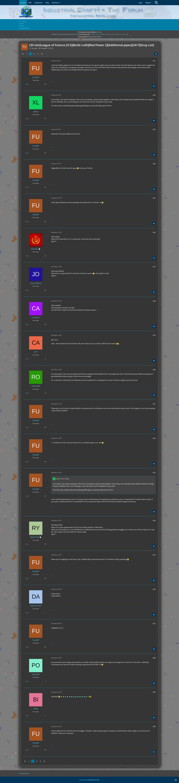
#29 (154, 335)
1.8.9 (106, 34)
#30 (154, 370)
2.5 (67, 34)
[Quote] (154, 86)
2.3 (63, 34)
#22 (154, 95)
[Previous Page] (23, 53)
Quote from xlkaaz (62, 479)
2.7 (74, 34)
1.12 (125, 34)
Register (148, 3)
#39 (154, 692)
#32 (154, 438)
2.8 (78, 34)
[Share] (156, 53)
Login (140, 3)
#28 (154, 301)
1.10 (116, 34)
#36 (154, 589)
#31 (154, 404)
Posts (27, 84)
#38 (154, 658)
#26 (154, 232)
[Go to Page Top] (175, 780)
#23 (154, 129)
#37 (154, 624)
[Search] (156, 2)
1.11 (120, 34)
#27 (154, 267)
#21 (154, 61)
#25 (154, 198)
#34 (154, 521)
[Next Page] (42, 53)
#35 (154, 555)
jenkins (97, 32)
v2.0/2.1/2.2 (55, 34)
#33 (154, 473)
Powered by (89, 780)
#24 (154, 164)
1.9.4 (111, 34)
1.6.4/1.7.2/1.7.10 (96, 34)
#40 (154, 726)
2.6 (70, 34)
